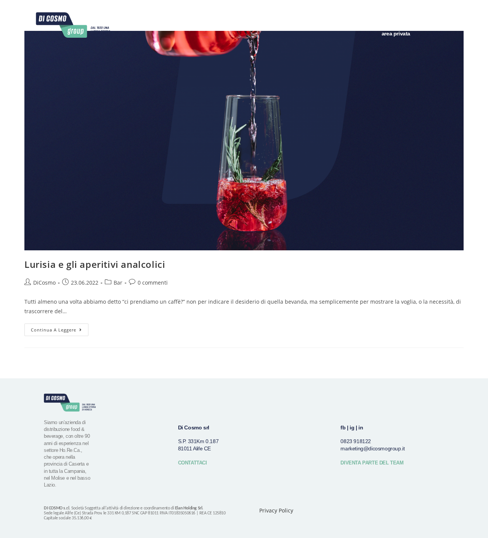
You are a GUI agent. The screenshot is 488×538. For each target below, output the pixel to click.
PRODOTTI (366, 16)
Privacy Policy (276, 510)
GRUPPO (337, 16)
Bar (118, 282)
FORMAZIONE (427, 16)
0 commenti (153, 282)
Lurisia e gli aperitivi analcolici (94, 264)
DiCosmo (44, 282)
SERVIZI (395, 16)
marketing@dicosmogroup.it (372, 448)
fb (342, 427)
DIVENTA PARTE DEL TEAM (371, 463)
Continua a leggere (59, 328)
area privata (396, 33)
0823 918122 (355, 441)
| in (359, 427)
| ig (350, 427)
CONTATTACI (192, 463)
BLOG (457, 16)
